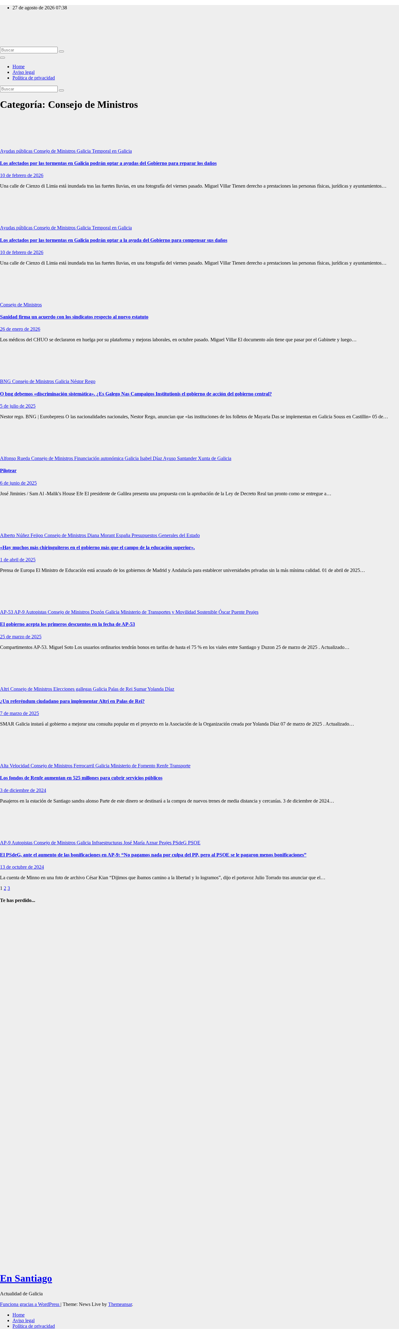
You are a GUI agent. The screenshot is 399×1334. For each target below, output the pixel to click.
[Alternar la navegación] (2, 58)
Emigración (11, 998)
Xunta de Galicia (214, 458)
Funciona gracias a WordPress (30, 1304)
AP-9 (20, 612)
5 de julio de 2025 (18, 406)
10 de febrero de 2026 (21, 175)
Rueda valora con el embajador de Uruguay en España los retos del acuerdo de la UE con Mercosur (14, 947)
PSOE (194, 842)
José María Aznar (141, 842)
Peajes (252, 612)
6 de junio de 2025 (18, 483)
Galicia (84, 151)
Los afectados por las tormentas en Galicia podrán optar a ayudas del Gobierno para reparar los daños (108, 163)
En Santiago (12, 18)
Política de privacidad (33, 77)
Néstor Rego (82, 381)
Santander (187, 458)
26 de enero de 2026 (20, 329)
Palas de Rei (121, 689)
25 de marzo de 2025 (20, 636)
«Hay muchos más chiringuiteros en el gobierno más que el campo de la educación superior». (97, 547)
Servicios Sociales (15, 1190)
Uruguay (8, 912)
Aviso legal (23, 72)
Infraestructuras (107, 842)
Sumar (140, 689)
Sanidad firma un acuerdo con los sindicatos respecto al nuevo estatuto (74, 316)
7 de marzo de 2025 (19, 713)
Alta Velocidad (15, 765)
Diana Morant (101, 535)
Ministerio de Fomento (133, 765)
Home (18, 66)
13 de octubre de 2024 (22, 867)
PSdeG (180, 842)
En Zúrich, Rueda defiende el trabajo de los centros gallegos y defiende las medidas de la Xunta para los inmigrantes (14, 1045)
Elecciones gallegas (73, 689)
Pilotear (8, 470)
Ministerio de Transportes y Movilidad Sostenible (170, 612)
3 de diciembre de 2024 (23, 790)
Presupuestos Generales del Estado (166, 535)
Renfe (163, 765)
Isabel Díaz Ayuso (158, 458)
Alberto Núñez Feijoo (22, 535)
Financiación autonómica (99, 458)
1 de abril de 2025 (18, 559)
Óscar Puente (232, 612)
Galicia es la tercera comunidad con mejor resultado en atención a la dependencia (13, 1228)
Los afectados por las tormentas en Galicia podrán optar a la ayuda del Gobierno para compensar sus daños (113, 240)
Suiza (20, 1004)
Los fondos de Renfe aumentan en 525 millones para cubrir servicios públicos (81, 777)
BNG (6, 381)
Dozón (98, 612)
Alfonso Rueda (15, 458)
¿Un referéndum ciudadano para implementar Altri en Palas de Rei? (72, 701)
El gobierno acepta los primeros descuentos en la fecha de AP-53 (67, 624)
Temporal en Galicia (112, 151)
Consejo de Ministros (55, 151)
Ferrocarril (84, 765)
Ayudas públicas (17, 151)
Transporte (180, 765)
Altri (5, 689)
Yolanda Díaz (160, 689)
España (124, 535)
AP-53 (7, 612)
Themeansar (120, 1304)
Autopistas (37, 612)
